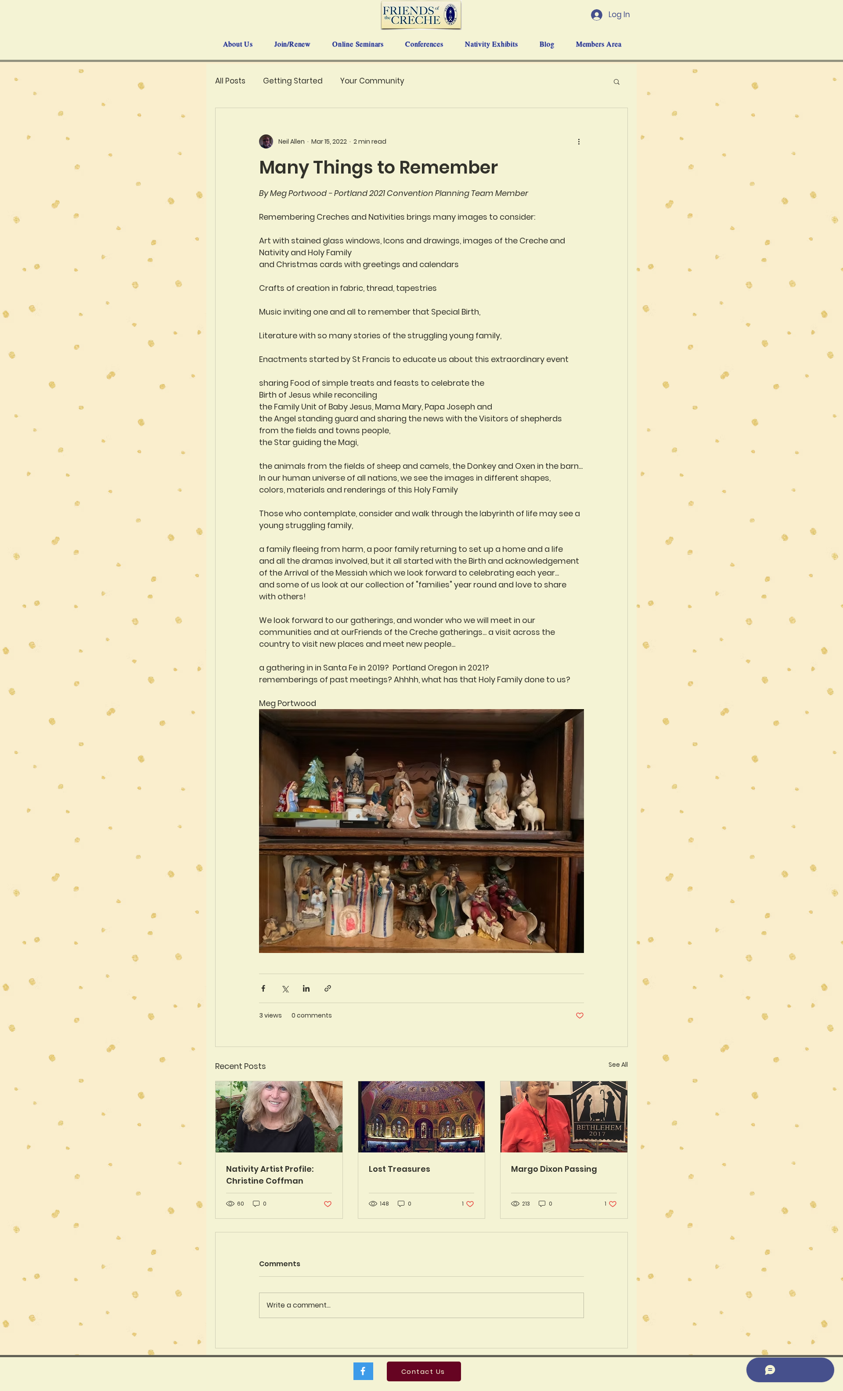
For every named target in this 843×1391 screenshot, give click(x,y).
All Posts (230, 81)
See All (618, 1064)
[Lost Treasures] (421, 1116)
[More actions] (578, 141)
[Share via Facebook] (263, 988)
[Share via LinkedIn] (306, 988)
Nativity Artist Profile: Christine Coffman (269, 1174)
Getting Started (293, 81)
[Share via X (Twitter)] (285, 988)
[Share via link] (328, 988)
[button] (616, 81)
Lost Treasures (399, 1168)
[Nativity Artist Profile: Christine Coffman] (279, 1116)
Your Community (372, 81)
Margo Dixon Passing (554, 1168)
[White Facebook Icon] (362, 1371)
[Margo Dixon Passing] (564, 1116)
